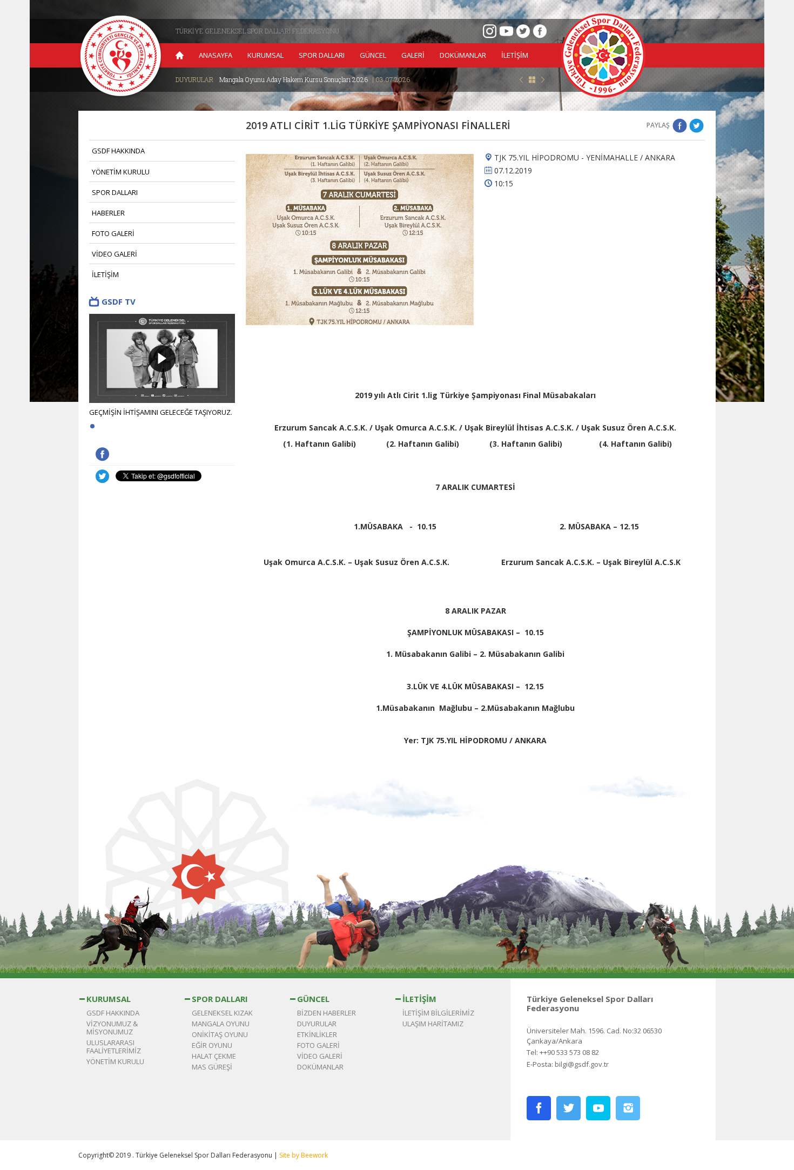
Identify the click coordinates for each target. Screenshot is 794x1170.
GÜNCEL (373, 55)
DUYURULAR (317, 1023)
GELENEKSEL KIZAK (222, 1013)
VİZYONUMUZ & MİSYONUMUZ (112, 1028)
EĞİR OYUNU (212, 1045)
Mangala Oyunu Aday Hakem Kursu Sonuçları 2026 (314, 79)
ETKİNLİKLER (317, 1034)
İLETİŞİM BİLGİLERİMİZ (438, 1013)
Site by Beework (303, 1155)
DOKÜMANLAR (463, 55)
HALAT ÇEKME (214, 1056)
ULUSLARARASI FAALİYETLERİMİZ (113, 1046)
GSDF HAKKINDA (118, 151)
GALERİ (413, 55)
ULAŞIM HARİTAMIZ (432, 1023)
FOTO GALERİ (113, 233)
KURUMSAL (265, 55)
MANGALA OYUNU (221, 1023)
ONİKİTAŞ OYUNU (220, 1034)
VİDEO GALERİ (114, 254)
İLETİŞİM (514, 55)
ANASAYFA (215, 55)
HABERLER (108, 213)
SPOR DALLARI (322, 55)
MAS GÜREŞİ (212, 1067)
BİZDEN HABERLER (326, 1013)
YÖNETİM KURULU (121, 172)
